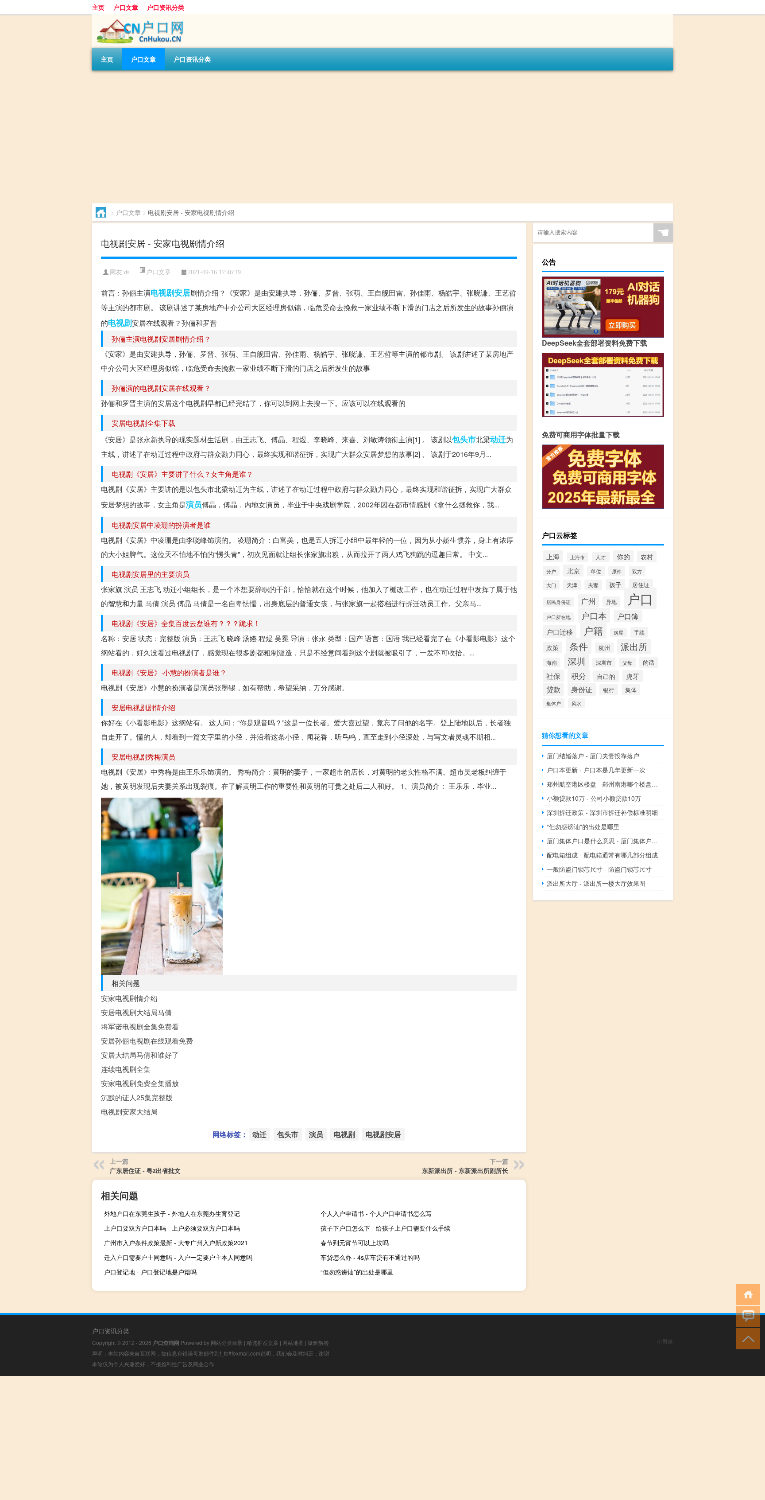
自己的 (606, 676)
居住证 (640, 585)
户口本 (594, 615)
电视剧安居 (170, 292)
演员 (194, 504)
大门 (551, 584)
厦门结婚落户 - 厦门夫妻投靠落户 (593, 755)
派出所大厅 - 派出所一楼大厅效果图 (596, 883)
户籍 (593, 630)
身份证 (581, 689)
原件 (617, 571)
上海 (553, 556)
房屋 (618, 632)
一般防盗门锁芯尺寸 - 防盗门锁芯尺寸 (599, 869)
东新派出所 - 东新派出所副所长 (465, 1170)
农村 (647, 556)
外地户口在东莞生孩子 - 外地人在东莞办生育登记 (172, 1213)
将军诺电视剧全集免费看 (140, 1026)
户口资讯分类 (165, 7)
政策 (552, 647)
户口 (640, 598)
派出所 (634, 646)
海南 (551, 662)
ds (126, 272)
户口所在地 (558, 617)
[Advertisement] (357, 137)
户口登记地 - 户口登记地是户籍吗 (150, 1271)
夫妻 (593, 584)
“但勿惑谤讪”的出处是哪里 (357, 1271)
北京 (573, 570)
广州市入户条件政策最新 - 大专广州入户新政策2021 (176, 1242)
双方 (637, 571)
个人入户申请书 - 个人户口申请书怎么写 (376, 1213)
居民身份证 (558, 602)
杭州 (604, 648)
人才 (600, 557)
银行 (608, 690)
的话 (648, 662)
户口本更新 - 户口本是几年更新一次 (596, 769)
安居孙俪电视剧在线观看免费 (147, 1041)
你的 (623, 556)
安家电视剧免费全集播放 (140, 1083)
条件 (578, 646)
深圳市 (604, 662)
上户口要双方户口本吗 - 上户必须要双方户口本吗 (172, 1227)
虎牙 (632, 676)
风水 (576, 703)
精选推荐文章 (262, 1342)
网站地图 (293, 1342)
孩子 (615, 584)
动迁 (498, 439)
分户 (551, 571)
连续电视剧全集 (126, 1069)
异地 (611, 601)
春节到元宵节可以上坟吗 (355, 1242)
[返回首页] (746, 1294)
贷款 (553, 689)
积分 (578, 675)
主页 (98, 7)
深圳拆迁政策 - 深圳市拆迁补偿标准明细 (602, 812)
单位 (596, 571)
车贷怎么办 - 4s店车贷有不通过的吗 (370, 1257)
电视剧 (120, 322)
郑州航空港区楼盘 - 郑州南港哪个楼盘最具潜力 (605, 783)
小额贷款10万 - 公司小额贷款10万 (594, 798)
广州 (588, 601)
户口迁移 (559, 631)
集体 (631, 690)
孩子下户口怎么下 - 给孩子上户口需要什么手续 (385, 1227)
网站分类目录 (227, 1342)
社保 (553, 676)
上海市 (577, 557)
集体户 (553, 703)
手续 (639, 632)
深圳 (576, 661)
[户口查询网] (138, 17)
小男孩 (665, 1341)
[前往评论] (746, 1316)
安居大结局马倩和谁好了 (140, 1055)
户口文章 (125, 7)
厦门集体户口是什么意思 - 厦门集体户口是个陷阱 (605, 840)
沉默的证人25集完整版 (137, 1097)
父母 (627, 662)
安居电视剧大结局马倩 (136, 1012)
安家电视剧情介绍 (129, 998)
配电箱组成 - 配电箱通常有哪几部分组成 (602, 854)
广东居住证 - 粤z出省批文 (145, 1170)
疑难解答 (318, 1342)
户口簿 (627, 616)
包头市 (464, 439)
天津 (572, 585)
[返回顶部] (746, 1338)
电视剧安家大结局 (129, 1111)
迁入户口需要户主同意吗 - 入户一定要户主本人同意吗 (178, 1257)
